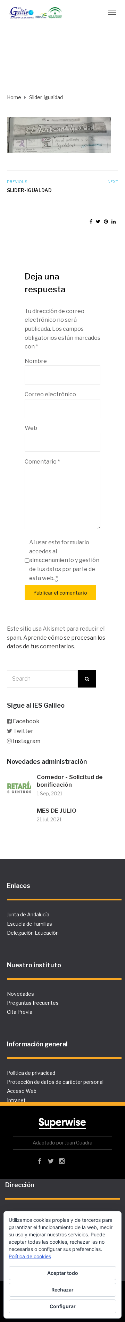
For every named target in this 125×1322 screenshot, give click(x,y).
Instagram (26, 741)
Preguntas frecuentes (33, 1003)
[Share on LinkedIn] (113, 221)
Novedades (20, 994)
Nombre (36, 361)
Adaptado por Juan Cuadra (62, 1143)
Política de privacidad (31, 1073)
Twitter (23, 731)
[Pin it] (106, 221)
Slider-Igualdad (29, 190)
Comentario (42, 461)
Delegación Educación (33, 933)
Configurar (63, 1306)
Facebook (26, 721)
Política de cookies (30, 1256)
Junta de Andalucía (28, 914)
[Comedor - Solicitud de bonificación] (19, 785)
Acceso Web (21, 1091)
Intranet (16, 1100)
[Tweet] (98, 221)
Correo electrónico (50, 394)
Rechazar (62, 1290)
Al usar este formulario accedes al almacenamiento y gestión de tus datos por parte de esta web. (64, 560)
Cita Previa (19, 1012)
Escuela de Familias (29, 924)
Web (31, 428)
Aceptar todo (62, 1273)
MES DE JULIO (56, 810)
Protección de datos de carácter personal (55, 1082)
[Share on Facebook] (91, 221)
